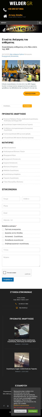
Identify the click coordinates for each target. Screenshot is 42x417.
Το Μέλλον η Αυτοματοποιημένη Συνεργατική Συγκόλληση (18, 129)
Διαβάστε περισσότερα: (21, 405)
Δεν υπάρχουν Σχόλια (17, 54)
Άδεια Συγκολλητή (10, 147)
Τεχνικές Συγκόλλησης (11, 178)
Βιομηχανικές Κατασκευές (10, 56)
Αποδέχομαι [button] (32, 411)
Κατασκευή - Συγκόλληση (14, 236)
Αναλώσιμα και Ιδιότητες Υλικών (14, 151)
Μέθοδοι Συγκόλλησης (11, 170)
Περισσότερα (31, 94)
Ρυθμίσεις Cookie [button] (20, 411)
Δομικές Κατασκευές (10, 163)
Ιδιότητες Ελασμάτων (11, 166)
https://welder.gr (23, 308)
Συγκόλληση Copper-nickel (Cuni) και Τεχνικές (18, 124)
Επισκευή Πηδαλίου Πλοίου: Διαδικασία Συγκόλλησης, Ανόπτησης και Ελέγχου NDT (21, 120)
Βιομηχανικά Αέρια (10, 155)
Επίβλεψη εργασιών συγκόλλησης (17, 244)
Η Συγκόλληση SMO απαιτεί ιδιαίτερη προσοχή (19, 137)
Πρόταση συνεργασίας (13, 229)
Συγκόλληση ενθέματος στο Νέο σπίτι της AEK (19, 48)
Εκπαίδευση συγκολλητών (14, 240)
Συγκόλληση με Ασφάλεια (12, 174)
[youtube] (8, 405)
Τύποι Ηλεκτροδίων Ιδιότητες (13, 182)
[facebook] (4, 405)
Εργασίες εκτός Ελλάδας (14, 233)
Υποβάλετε (7, 279)
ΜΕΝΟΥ (3, 23)
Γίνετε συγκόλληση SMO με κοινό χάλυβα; (17, 134)
